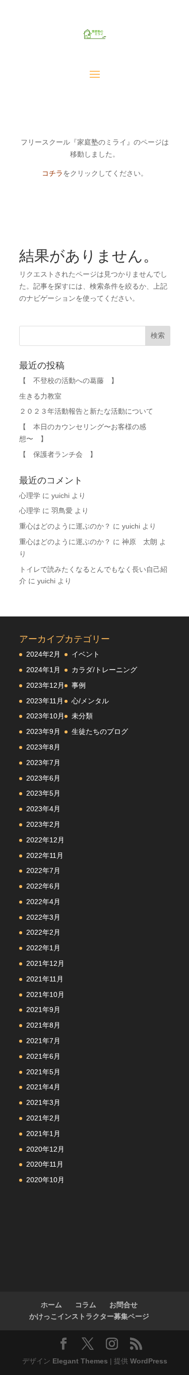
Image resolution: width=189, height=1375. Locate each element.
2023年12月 (45, 685)
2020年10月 (45, 1180)
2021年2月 (43, 1118)
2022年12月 (45, 840)
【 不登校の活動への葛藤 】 (68, 381)
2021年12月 (45, 963)
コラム (85, 1305)
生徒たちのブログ (100, 731)
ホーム (51, 1305)
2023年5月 (43, 793)
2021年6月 (43, 1056)
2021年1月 (43, 1134)
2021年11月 (45, 979)
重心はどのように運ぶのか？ (65, 526)
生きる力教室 (40, 396)
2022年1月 (43, 948)
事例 (79, 685)
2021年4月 (43, 1087)
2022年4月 (43, 902)
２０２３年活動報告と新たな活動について (86, 411)
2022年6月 (43, 886)
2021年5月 (43, 1072)
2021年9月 (43, 1010)
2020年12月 (45, 1149)
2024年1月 (43, 670)
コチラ (52, 173)
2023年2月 (43, 824)
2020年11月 (45, 1164)
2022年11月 (45, 855)
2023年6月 (43, 778)
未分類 (82, 716)
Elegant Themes (80, 1361)
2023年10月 (45, 716)
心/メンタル (90, 701)
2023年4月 (43, 809)
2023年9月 (43, 731)
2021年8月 (43, 1025)
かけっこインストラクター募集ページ (89, 1316)
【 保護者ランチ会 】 (58, 454)
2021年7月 (43, 1041)
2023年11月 (45, 701)
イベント (86, 654)
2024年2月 (43, 654)
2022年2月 (43, 932)
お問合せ (123, 1305)
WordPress (148, 1361)
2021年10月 (45, 994)
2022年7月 (43, 870)
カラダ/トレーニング (104, 670)
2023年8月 (43, 747)
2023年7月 (43, 763)
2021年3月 (43, 1102)
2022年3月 (43, 917)
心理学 (29, 495)
